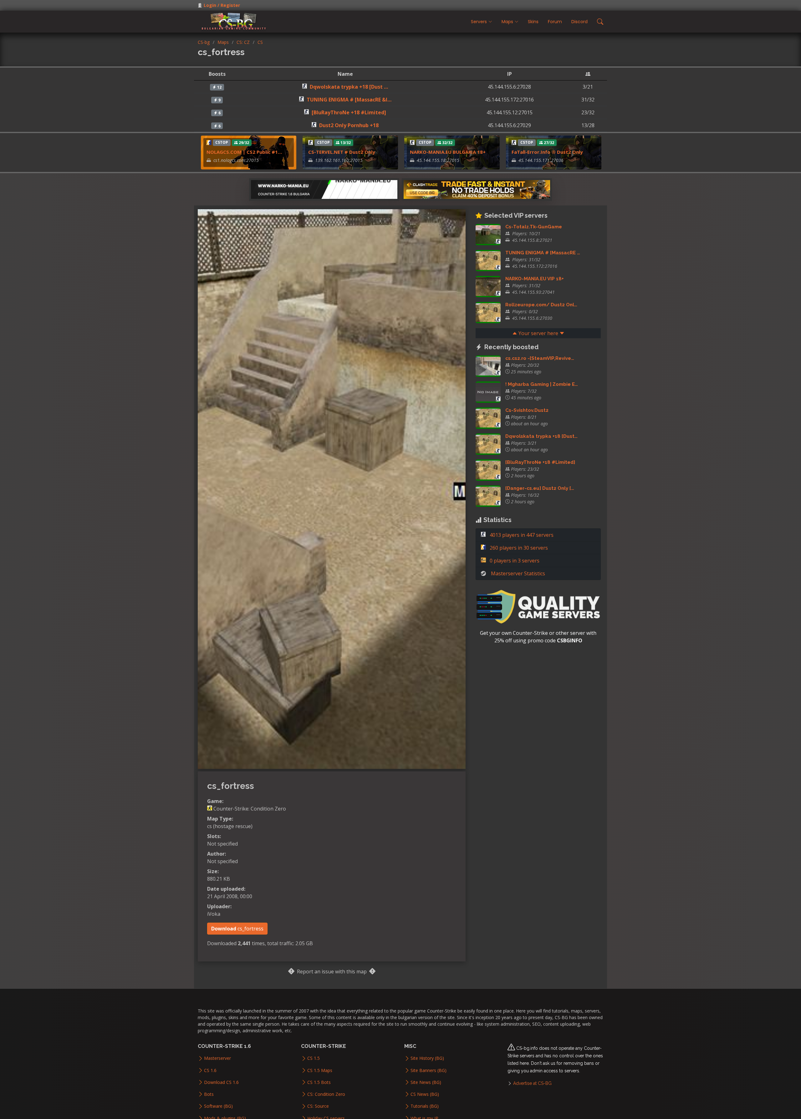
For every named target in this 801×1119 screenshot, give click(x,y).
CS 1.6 (210, 1070)
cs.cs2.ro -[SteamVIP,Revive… (539, 358)
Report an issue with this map (332, 971)
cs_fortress (237, 928)
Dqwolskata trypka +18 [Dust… (541, 436)
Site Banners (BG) (428, 1070)
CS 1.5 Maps (319, 1070)
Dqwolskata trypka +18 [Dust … (349, 86)
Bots (209, 1094)
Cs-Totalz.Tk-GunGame (533, 227)
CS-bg (204, 42)
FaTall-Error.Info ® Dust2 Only (547, 152)
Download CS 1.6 (221, 1082)
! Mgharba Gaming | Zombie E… (541, 384)
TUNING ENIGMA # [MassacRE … (542, 253)
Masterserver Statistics (518, 573)
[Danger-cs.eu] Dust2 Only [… (539, 488)
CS (260, 42)
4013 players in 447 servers (521, 534)
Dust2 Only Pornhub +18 (349, 125)
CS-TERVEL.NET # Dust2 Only (341, 152)
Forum (555, 21)
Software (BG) (218, 1106)
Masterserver (217, 1058)
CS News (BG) (425, 1094)
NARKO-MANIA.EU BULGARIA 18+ (448, 152)
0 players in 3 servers (513, 560)
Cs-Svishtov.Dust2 (526, 410)
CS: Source (318, 1106)
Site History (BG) (427, 1058)
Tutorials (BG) (425, 1106)
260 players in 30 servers (518, 547)
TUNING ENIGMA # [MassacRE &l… (349, 99)
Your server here (538, 333)
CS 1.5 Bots (319, 1082)
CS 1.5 (313, 1058)
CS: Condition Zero (326, 1094)
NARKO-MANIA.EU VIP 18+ (534, 279)
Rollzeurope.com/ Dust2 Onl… (541, 305)
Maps (223, 42)
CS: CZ (243, 42)
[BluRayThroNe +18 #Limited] (349, 112)
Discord (579, 21)
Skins (533, 21)
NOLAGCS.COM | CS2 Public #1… (244, 152)
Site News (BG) (426, 1082)
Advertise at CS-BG (532, 1083)
